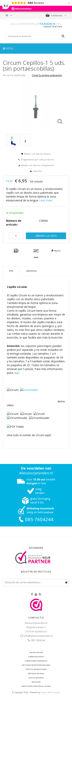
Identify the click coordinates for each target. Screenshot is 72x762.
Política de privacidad (36, 669)
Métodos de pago (36, 673)
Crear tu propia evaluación (47, 75)
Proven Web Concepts (50, 692)
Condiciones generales (36, 661)
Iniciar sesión (36, 652)
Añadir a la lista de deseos (37, 153)
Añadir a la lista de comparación (37, 165)
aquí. (17, 373)
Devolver (36, 682)
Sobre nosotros (36, 656)
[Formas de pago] (16, 251)
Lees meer (46, 200)
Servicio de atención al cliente (36, 686)
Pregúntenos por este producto (37, 159)
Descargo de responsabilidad (36, 665)
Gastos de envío (36, 677)
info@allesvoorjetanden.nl (38, 636)
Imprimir (37, 171)
